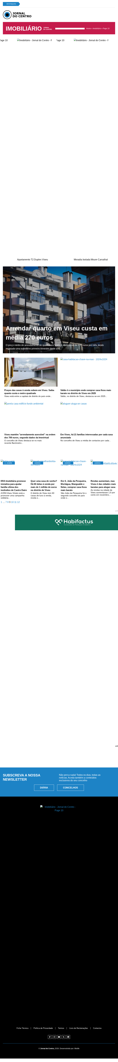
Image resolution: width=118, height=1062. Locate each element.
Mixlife (76, 1049)
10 (12, 502)
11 (15, 502)
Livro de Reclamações (78, 1028)
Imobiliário (97, 29)
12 (18, 502)
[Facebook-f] (50, 1037)
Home (88, 29)
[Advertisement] (59, 751)
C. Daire (8, 463)
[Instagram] (54, 1037)
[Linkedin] (68, 1037)
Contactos (97, 1028)
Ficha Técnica (22, 1028)
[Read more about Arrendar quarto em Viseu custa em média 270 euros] (59, 309)
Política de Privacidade (43, 1028)
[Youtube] (59, 1037)
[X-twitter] (63, 1037)
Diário (37, 463)
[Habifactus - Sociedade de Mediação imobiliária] (59, 529)
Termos (61, 1028)
